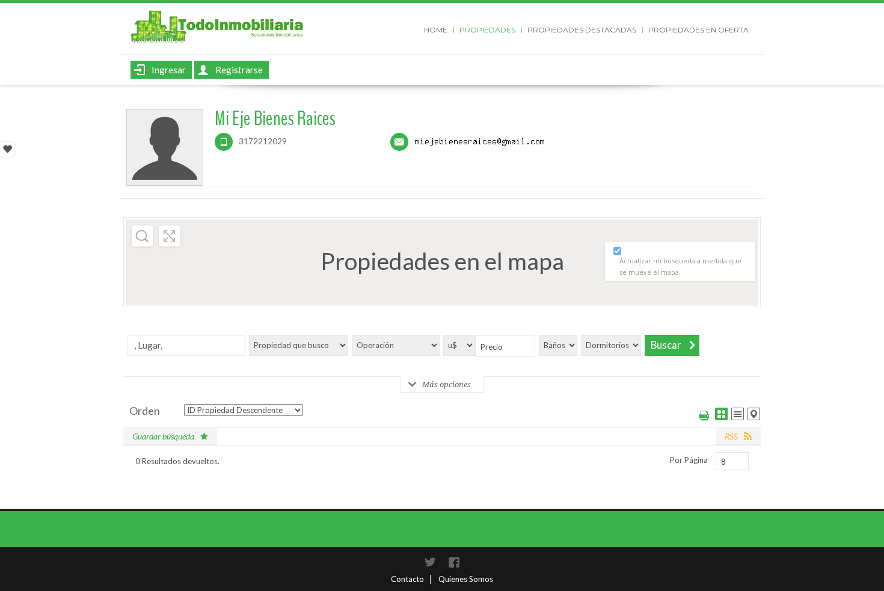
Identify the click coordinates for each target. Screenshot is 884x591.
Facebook (454, 562)
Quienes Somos (465, 579)
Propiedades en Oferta (698, 29)
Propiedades (487, 29)
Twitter (430, 562)
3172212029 (263, 141)
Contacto (407, 579)
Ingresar (169, 69)
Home (435, 29)
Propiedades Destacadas (581, 29)
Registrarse (239, 69)
